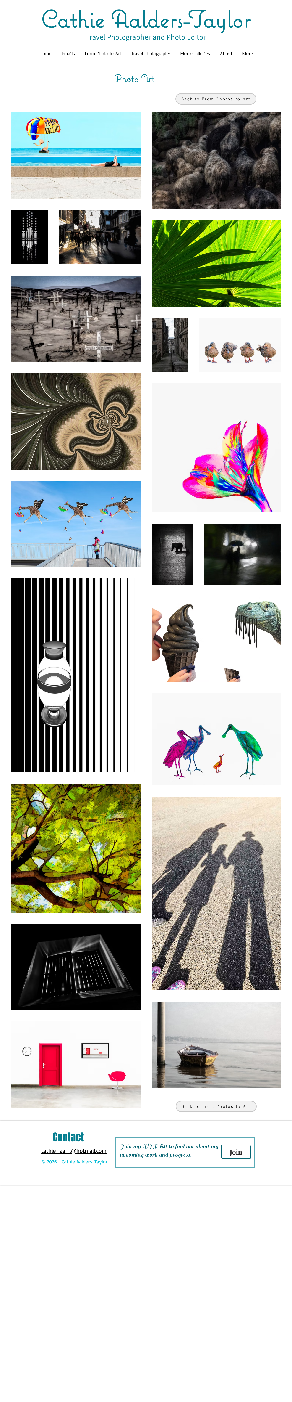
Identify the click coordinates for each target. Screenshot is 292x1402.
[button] (103, 53)
